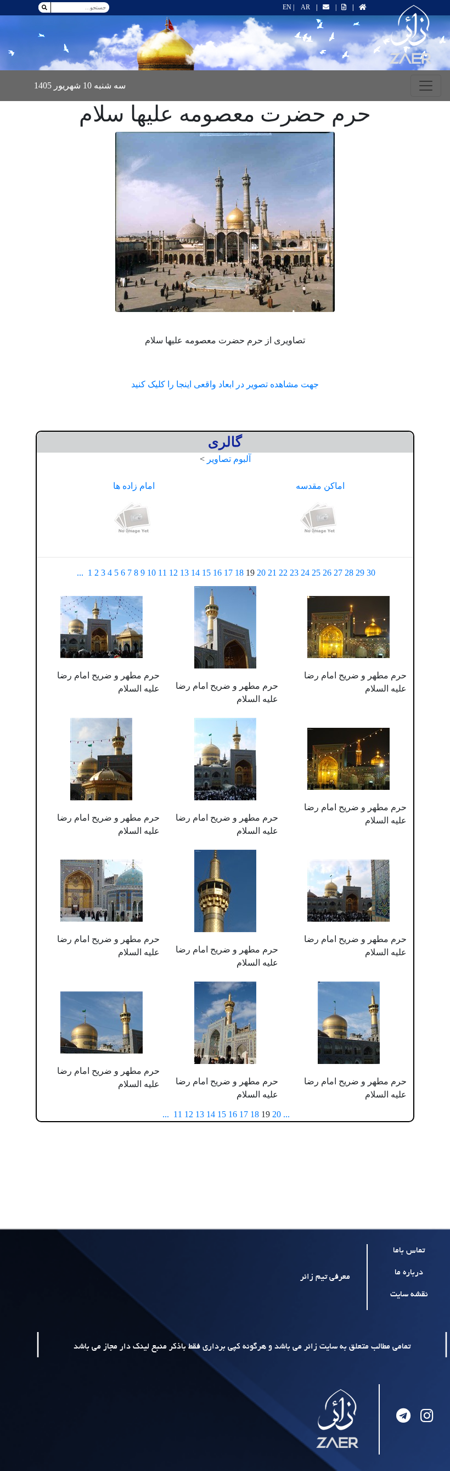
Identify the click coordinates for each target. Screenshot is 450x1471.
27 (338, 572)
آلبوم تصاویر (229, 459)
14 (195, 572)
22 (283, 572)
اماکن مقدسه (320, 486)
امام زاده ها (134, 486)
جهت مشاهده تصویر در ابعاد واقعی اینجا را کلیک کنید (225, 384)
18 (239, 572)
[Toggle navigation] (425, 86)
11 (162, 572)
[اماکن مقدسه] (319, 518)
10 (151, 572)
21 (272, 572)
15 (206, 572)
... (80, 572)
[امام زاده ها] (133, 518)
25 (316, 572)
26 (327, 572)
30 (371, 572)
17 (228, 572)
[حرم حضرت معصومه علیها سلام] (225, 222)
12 (173, 572)
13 (184, 572)
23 (294, 572)
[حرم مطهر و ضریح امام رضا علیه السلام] (348, 626)
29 (360, 572)
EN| (288, 7)
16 (217, 572)
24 (305, 572)
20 (261, 572)
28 (349, 572)
